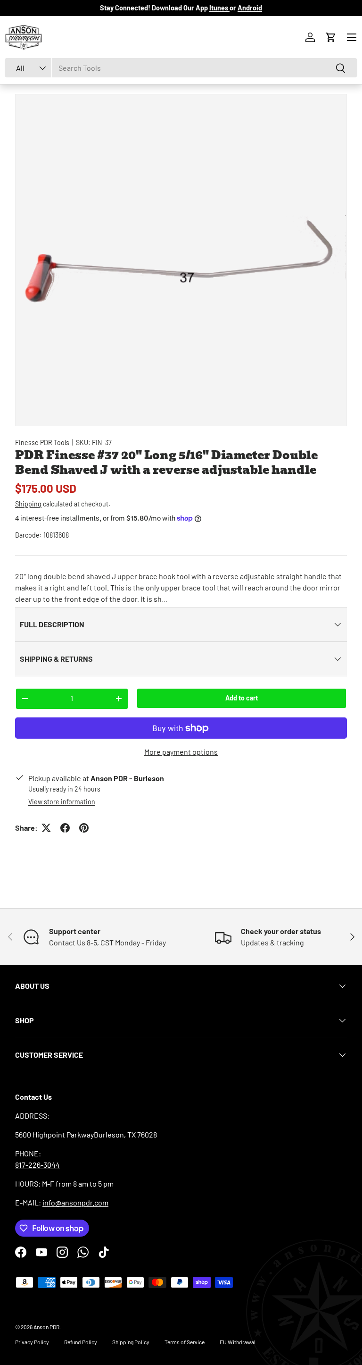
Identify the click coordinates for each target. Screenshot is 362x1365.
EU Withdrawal (237, 1342)
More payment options (181, 751)
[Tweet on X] (46, 827)
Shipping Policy (130, 1342)
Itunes (219, 8)
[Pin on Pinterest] (83, 827)
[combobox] (181, 67)
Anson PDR (46, 1326)
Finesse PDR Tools (42, 442)
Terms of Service (185, 1342)
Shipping (28, 504)
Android (250, 8)
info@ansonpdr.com (75, 1202)
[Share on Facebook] (65, 827)
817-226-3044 (37, 1164)
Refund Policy (80, 1342)
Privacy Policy (32, 1342)
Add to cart (241, 698)
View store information (61, 802)
